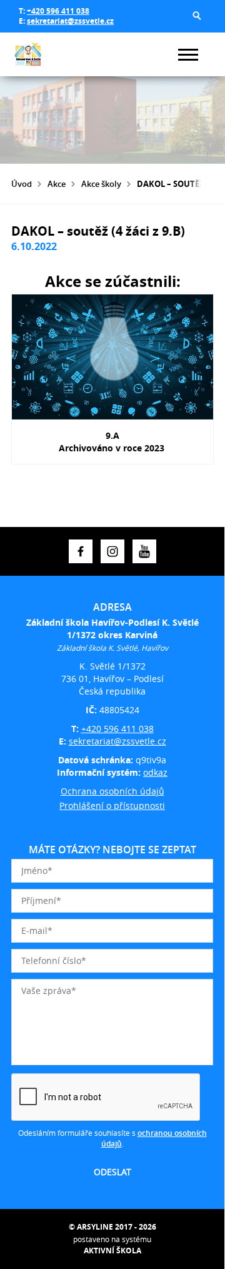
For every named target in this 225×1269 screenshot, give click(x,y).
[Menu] (188, 54)
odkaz (155, 772)
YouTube (144, 551)
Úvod (21, 183)
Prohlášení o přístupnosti (112, 805)
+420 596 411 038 (58, 11)
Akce (57, 183)
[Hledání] (197, 15)
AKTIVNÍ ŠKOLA (112, 1250)
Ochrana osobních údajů (112, 791)
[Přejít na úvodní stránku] (48, 54)
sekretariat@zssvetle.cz (70, 21)
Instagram (112, 551)
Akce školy (101, 183)
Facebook (80, 551)
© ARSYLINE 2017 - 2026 (112, 1226)
